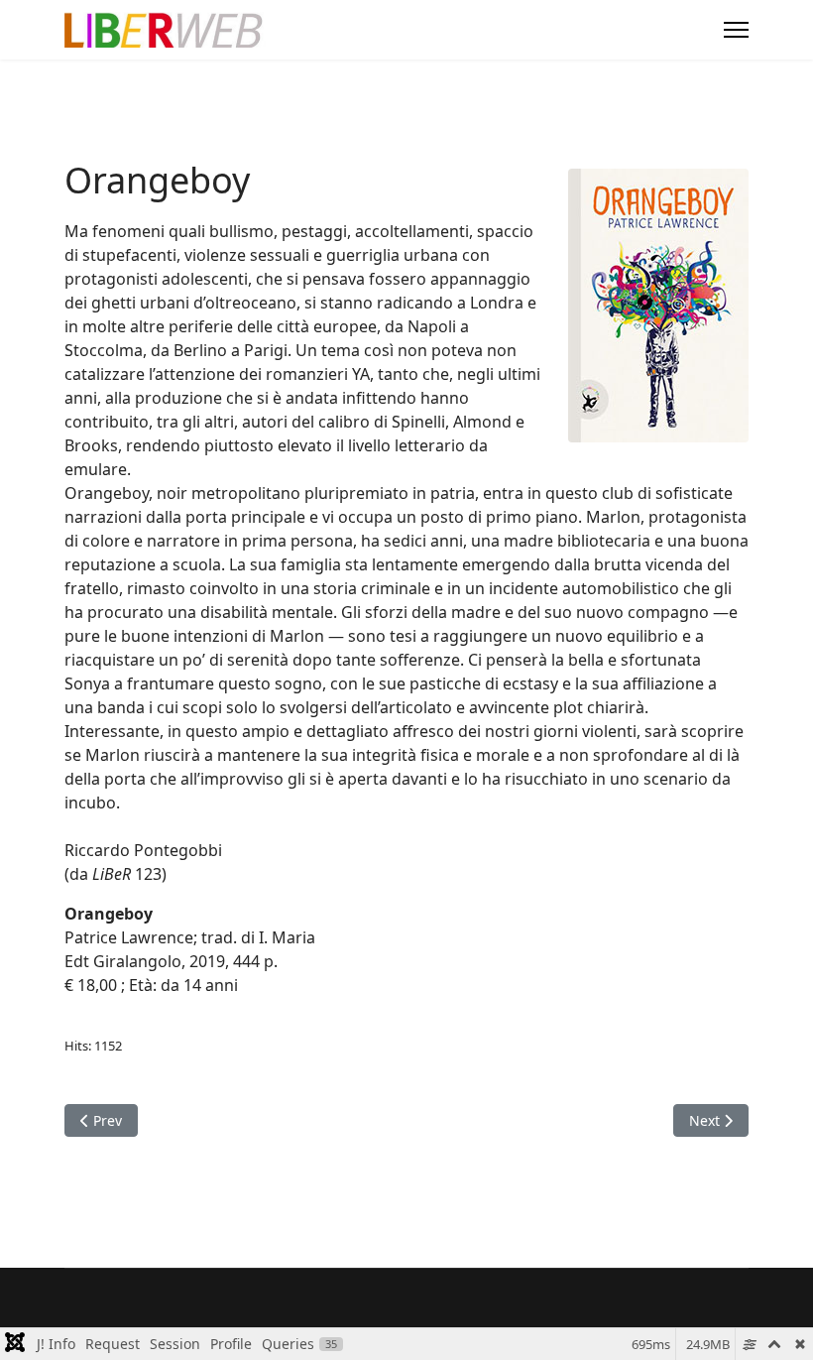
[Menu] (736, 30)
